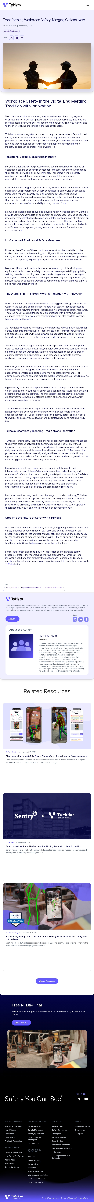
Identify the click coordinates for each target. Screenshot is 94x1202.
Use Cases (9, 1134)
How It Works (10, 1130)
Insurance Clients (35, 1182)
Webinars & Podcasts (61, 1145)
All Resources (57, 1126)
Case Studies (57, 1141)
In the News (56, 1152)
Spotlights (56, 1134)
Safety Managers (35, 1130)
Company (79, 1134)
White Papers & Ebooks (62, 1148)
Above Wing (10, 1160)
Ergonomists (33, 1143)
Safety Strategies (59, 1130)
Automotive (33, 1164)
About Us (12, 619)
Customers (10, 1137)
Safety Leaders (34, 1126)
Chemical (32, 1168)
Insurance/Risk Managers (34, 1138)
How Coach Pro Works (14, 1156)
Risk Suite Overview (13, 1126)
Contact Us (80, 1130)
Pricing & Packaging (13, 1141)
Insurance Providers (36, 1179)
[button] (88, 5)
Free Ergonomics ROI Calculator (61, 1157)
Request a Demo (12, 1167)
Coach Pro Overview (13, 1152)
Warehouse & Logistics (38, 1175)
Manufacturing (34, 1160)
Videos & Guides (59, 1137)
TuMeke (9, 564)
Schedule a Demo (82, 1126)
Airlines (31, 1157)
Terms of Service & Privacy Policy (75, 1198)
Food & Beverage (35, 1171)
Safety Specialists (36, 1134)
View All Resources (47, 981)
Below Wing (10, 1163)
